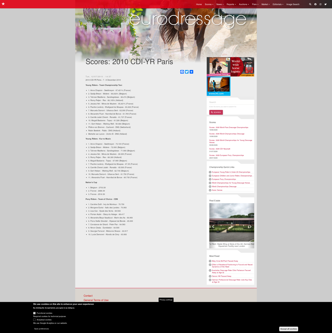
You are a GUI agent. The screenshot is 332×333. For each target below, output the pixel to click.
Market (265, 4)
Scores (208, 4)
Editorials (277, 4)
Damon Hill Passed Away (221, 276)
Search (217, 112)
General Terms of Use (96, 300)
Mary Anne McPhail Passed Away (225, 261)
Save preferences (41, 329)
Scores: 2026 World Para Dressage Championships (228, 127)
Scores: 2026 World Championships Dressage (226, 133)
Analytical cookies (44, 319)
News (219, 4)
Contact (88, 295)
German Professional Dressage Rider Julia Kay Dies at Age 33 (232, 280)
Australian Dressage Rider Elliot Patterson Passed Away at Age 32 (231, 271)
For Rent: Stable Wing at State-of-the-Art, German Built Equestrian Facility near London (232, 245)
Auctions (243, 4)
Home (199, 4)
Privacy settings (166, 299)
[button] (212, 225)
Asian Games (217, 190)
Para (254, 4)
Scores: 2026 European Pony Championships (226, 155)
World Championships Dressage (224, 186)
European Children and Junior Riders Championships (232, 175)
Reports (231, 4)
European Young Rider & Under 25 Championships (231, 172)
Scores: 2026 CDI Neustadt (219, 148)
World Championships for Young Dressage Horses (231, 182)
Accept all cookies (288, 329)
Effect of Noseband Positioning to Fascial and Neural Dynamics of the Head (232, 265)
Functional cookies (44, 313)
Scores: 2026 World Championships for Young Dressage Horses (230, 141)
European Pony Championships (224, 179)
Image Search (292, 4)
